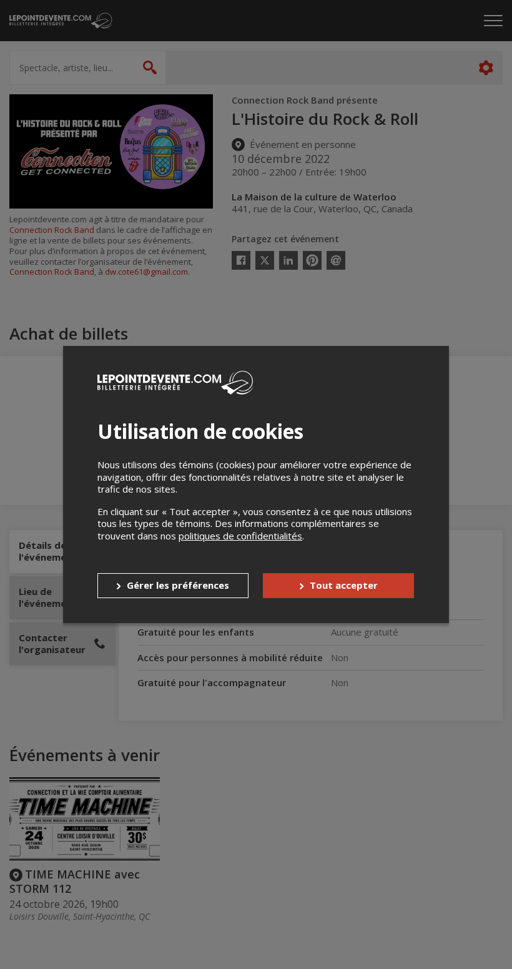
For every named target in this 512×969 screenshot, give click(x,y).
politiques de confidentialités (240, 535)
